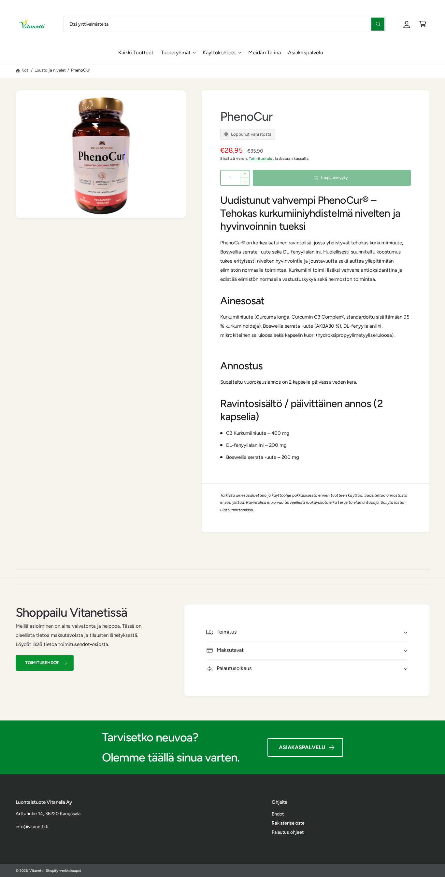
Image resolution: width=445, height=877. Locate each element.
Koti (25, 70)
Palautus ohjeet (288, 832)
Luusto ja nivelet (50, 70)
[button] (423, 24)
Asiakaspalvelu (302, 747)
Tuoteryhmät (176, 52)
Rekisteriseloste (288, 823)
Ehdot (278, 814)
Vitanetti (36, 871)
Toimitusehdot (42, 662)
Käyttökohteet (219, 52)
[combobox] (224, 24)
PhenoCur (80, 70)
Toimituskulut (261, 158)
